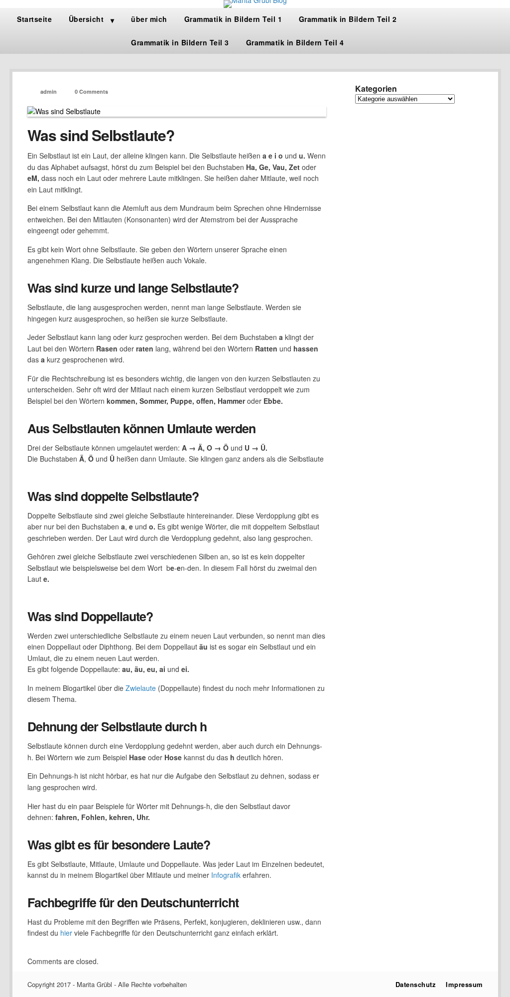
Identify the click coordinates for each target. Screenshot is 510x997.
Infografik (226, 875)
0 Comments (91, 91)
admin (48, 91)
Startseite (34, 19)
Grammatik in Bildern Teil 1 (233, 19)
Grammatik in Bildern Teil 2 (348, 19)
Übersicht (86, 19)
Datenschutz (415, 984)
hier (66, 933)
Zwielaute (141, 688)
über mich (149, 19)
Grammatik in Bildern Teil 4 (295, 42)
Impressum (464, 984)
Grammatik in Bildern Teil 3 (180, 42)
